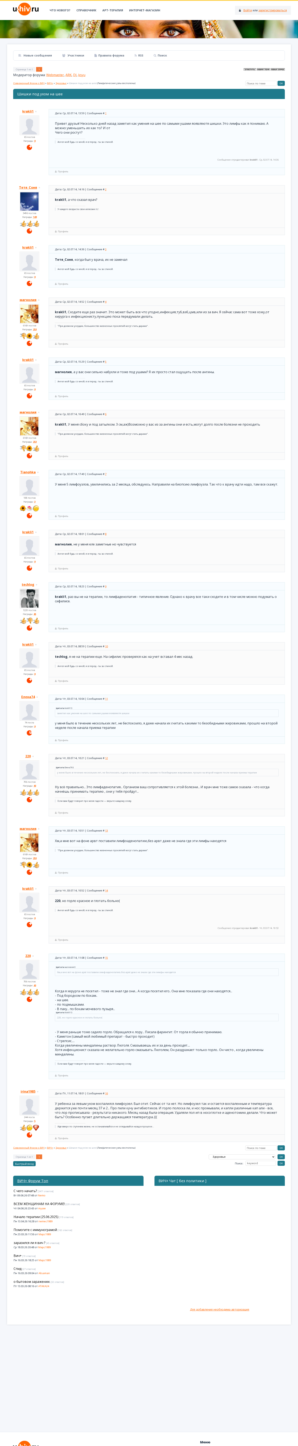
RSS (140, 55)
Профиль (63, 171)
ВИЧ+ (50, 83)
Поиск (162, 55)
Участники (75, 55)
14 (106, 890)
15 (106, 957)
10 (106, 646)
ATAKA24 (43, 1286)
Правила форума (111, 55)
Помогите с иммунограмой (35, 1230)
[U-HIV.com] (149, 29)
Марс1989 (45, 1234)
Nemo (41, 1195)
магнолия (28, 300)
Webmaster (55, 75)
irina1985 (28, 1091)
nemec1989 (46, 1221)
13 (106, 830)
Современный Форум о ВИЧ (29, 83)
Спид (18, 1268)
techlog (28, 584)
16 (106, 1093)
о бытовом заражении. (32, 1281)
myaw (42, 1208)
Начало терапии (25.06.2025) (36, 1217)
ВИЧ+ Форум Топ (32, 1180)
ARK (68, 75)
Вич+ (18, 1255)
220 (28, 756)
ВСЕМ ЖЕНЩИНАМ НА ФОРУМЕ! (39, 1204)
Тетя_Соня (28, 187)
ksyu (81, 75)
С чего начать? (25, 1191)
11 (106, 699)
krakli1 (28, 111)
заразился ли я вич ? (29, 1242)
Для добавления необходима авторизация (219, 1309)
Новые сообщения (37, 55)
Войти (247, 10)
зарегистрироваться (272, 10)
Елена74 (28, 697)
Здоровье (61, 83)
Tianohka (28, 472)
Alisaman (44, 1273)
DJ (75, 75)
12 (106, 758)
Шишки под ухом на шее (82, 83)
